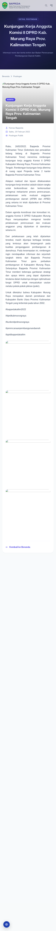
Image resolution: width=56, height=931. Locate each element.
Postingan (17, 76)
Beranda (6, 76)
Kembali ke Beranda (19, 547)
